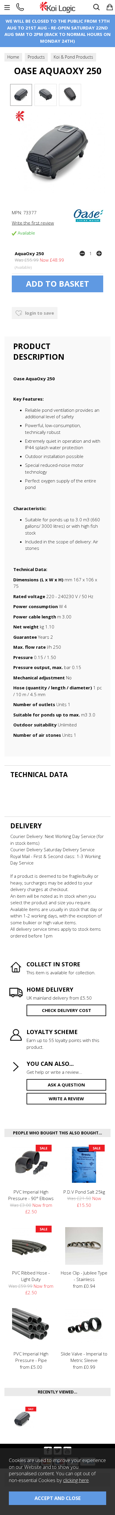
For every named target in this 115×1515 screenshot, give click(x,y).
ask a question (66, 1085)
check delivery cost (66, 1010)
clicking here (76, 1480)
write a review (66, 1098)
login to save (39, 313)
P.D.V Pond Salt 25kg (84, 1192)
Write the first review (33, 223)
